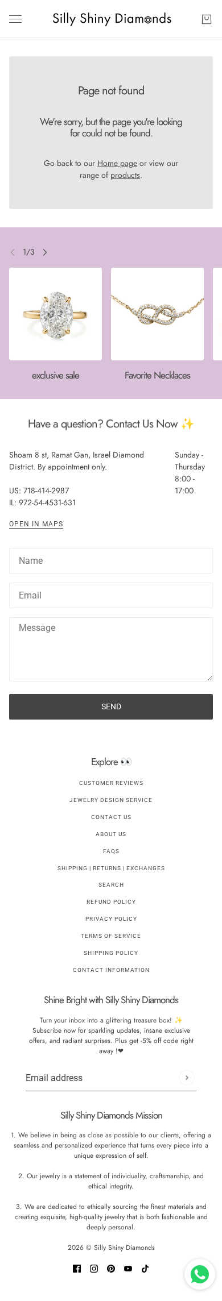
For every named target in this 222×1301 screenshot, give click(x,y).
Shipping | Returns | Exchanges (111, 868)
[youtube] (128, 1267)
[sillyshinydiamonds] (111, 19)
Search (111, 885)
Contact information (111, 970)
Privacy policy (111, 919)
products (125, 175)
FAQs (111, 851)
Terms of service (111, 936)
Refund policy (111, 902)
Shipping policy (111, 953)
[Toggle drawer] (15, 19)
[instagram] (93, 1267)
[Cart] (206, 19)
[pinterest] (111, 1267)
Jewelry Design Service (111, 800)
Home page (117, 163)
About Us (111, 834)
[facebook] (76, 1267)
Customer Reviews (111, 783)
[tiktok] (145, 1267)
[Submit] (186, 1078)
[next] (45, 252)
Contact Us (111, 817)
